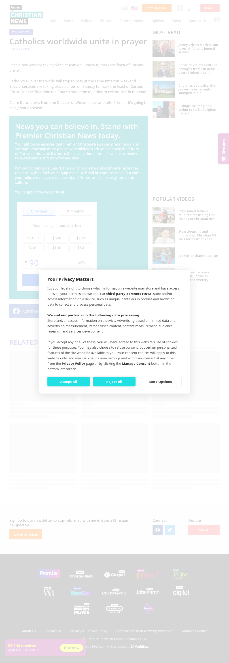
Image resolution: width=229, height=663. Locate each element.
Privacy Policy (73, 363)
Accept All (68, 381)
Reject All (114, 381)
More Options (160, 381)
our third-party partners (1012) (126, 293)
